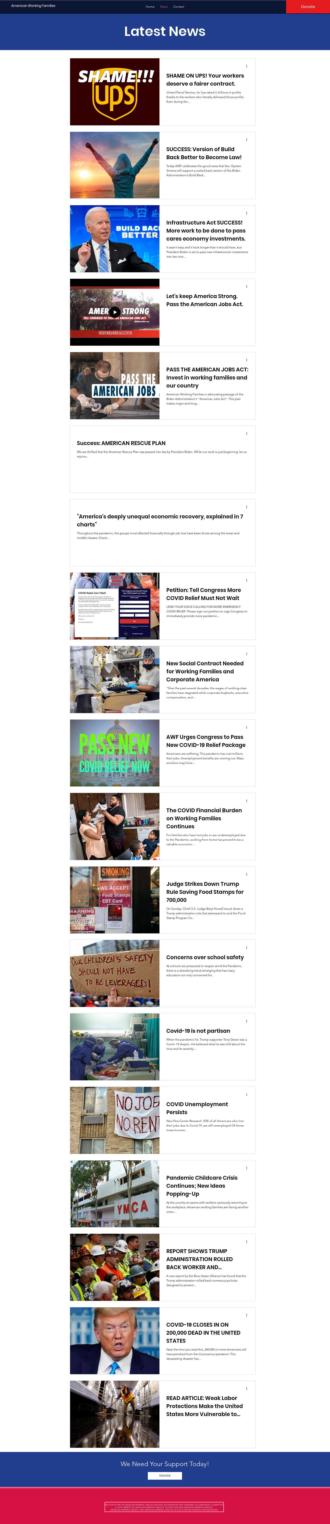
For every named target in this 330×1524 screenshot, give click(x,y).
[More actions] (248, 66)
